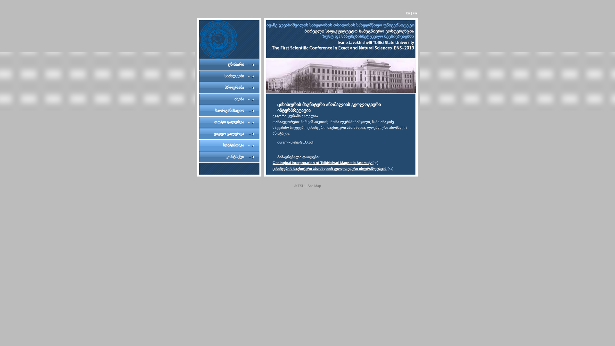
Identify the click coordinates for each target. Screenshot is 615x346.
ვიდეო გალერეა (229, 133)
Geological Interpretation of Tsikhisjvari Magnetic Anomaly (323, 163)
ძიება (239, 99)
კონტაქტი (235, 156)
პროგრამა (234, 87)
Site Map (314, 186)
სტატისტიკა (233, 145)
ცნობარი (236, 64)
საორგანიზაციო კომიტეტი (229, 112)
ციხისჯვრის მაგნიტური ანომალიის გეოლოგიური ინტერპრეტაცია (330, 168)
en (415, 13)
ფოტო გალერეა (229, 122)
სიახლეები (234, 76)
